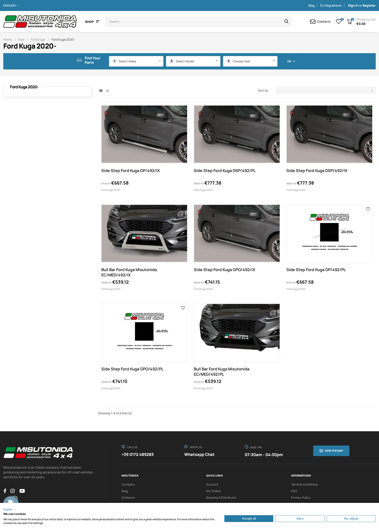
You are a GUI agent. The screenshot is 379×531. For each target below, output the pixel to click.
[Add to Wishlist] (183, 109)
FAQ (294, 491)
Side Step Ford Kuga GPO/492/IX (224, 269)
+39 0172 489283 (138, 454)
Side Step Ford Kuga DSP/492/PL (225, 170)
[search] (286, 21)
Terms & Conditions (304, 484)
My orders (213, 491)
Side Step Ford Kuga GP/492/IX (130, 170)
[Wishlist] (338, 21)
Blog (311, 5)
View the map (334, 451)
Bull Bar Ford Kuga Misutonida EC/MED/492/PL (221, 371)
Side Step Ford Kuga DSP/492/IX (316, 170)
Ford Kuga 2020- (24, 86)
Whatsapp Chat (199, 454)
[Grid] (101, 90)
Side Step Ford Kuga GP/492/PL (316, 269)
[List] (107, 90)
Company (128, 484)
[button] (9, 509)
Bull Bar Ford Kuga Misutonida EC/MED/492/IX (129, 272)
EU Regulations (330, 5)
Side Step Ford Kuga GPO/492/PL (132, 369)
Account (212, 484)
